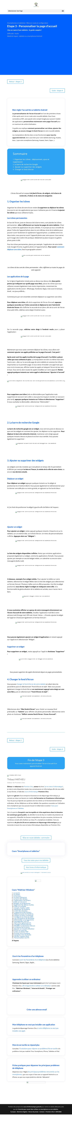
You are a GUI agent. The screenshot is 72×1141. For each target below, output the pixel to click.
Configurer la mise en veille (23, 917)
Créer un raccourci (20, 902)
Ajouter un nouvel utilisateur (24, 929)
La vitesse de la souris (22, 927)
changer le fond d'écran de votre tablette (31, 684)
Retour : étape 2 (15, 81)
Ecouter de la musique (22, 933)
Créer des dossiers (20, 911)
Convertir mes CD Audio (22, 935)
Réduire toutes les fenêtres (23, 914)
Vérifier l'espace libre (21, 936)
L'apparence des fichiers (22, 912)
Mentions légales (22, 1112)
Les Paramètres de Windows (24, 918)
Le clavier (16, 894)
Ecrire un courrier (20, 930)
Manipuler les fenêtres (22, 909)
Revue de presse (33, 1112)
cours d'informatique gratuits (32, 1107)
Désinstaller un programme (24, 920)
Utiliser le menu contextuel (23, 915)
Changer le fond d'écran (22, 924)
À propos (13, 1112)
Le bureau (17, 896)
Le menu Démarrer (20, 897)
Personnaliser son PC (21, 938)
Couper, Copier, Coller (22, 908)
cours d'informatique (31, 792)
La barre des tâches (20, 899)
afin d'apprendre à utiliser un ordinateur (36, 986)
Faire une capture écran (22, 923)
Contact (42, 1112)
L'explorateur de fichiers (22, 900)
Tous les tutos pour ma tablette (36, 860)
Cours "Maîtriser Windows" (23, 890)
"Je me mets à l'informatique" (53, 786)
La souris (16, 893)
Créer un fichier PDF (21, 932)
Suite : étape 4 (57, 90)
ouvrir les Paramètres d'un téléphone (32, 960)
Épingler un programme (21, 903)
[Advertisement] (36, 53)
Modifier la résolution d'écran (24, 926)
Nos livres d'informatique (36, 867)
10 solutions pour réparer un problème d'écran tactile (38, 1049)
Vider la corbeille (20, 906)
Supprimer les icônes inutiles (23, 905)
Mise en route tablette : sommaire (36, 838)
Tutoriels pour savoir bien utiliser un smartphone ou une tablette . (38, 1109)
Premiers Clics (28, 786)
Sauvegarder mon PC (21, 921)
